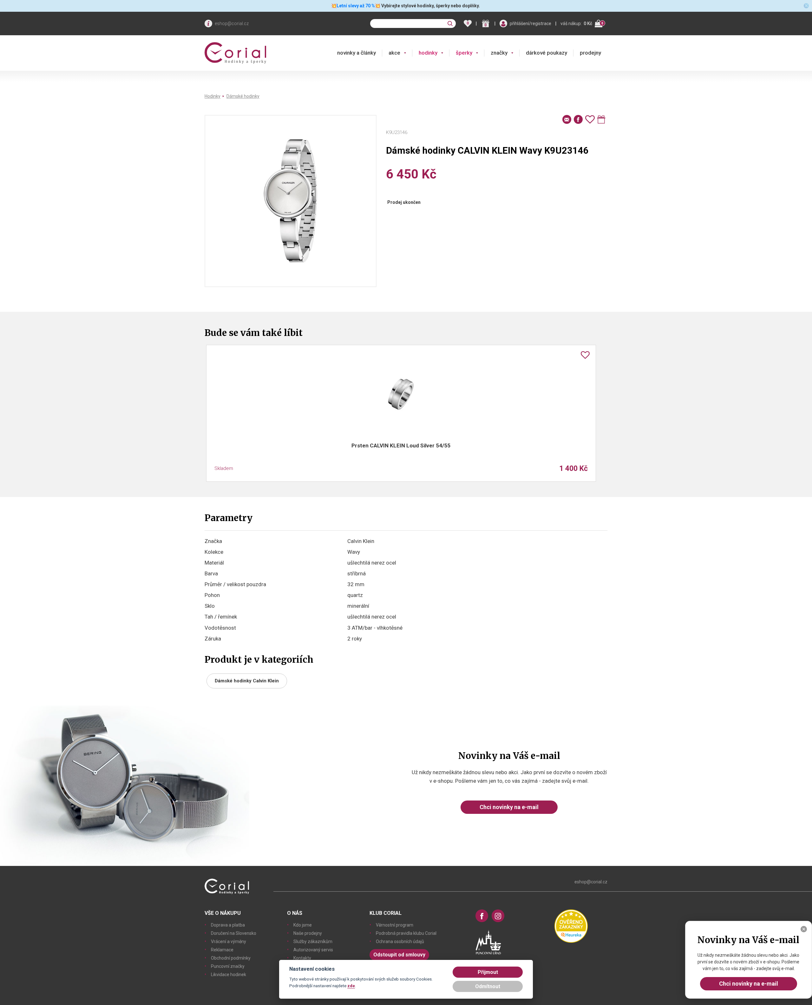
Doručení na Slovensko (233, 933)
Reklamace (222, 949)
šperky (464, 53)
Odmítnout (487, 986)
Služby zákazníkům (312, 941)
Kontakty (302, 958)
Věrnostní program (394, 925)
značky (499, 53)
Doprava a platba (228, 925)
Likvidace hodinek (228, 974)
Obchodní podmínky (231, 958)
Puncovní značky (228, 966)
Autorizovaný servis (313, 949)
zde (351, 985)
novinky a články (356, 53)
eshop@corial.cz (232, 23)
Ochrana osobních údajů (400, 941)
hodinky (428, 53)
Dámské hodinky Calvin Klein (247, 681)
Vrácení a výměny (228, 941)
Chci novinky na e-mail (509, 807)
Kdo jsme (302, 925)
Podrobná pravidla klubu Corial (406, 933)
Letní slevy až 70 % (356, 5)
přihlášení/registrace (530, 23)
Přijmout (488, 972)
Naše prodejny (307, 933)
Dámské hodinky (242, 96)
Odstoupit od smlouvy (399, 955)
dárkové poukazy (546, 53)
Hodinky (212, 96)
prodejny (590, 53)
